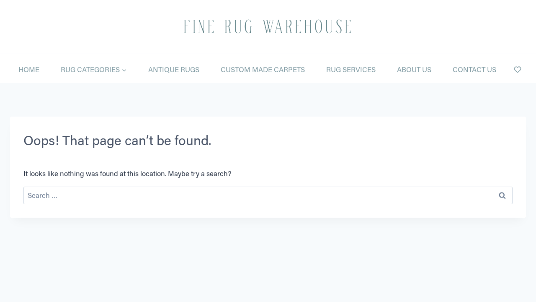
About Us (414, 69)
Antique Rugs (173, 69)
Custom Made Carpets (263, 69)
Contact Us (474, 69)
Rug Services (351, 69)
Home (28, 69)
